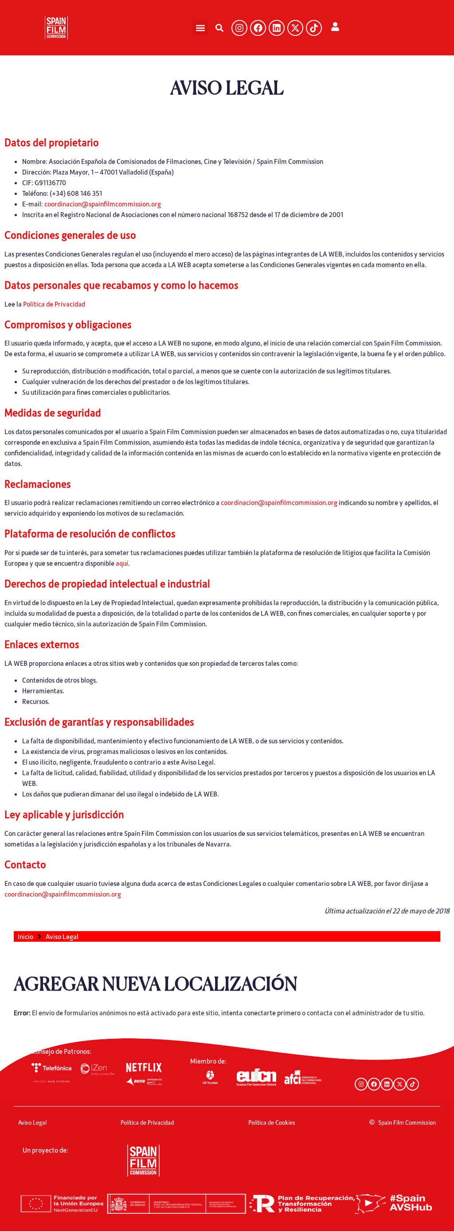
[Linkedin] (277, 28)
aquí (122, 563)
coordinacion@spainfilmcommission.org (102, 203)
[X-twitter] (295, 28)
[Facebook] (258, 28)
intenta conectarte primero (261, 1012)
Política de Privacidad (54, 303)
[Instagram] (239, 28)
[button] (200, 27)
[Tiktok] (314, 28)
